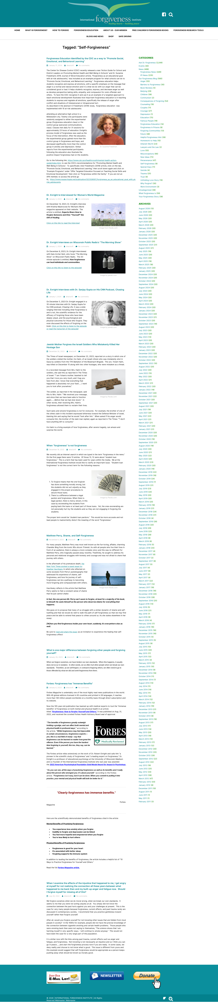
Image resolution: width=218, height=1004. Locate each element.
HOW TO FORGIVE (60, 30)
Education (144, 117)
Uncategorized (145, 190)
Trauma (143, 173)
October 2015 (145, 637)
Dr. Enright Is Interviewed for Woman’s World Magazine (75, 195)
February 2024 (145, 307)
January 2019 (144, 508)
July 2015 (143, 647)
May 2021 (143, 416)
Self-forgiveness (147, 163)
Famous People (147, 121)
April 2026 (143, 222)
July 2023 (143, 330)
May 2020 (143, 455)
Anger (143, 81)
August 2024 (144, 287)
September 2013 (146, 719)
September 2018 (146, 521)
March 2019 (144, 502)
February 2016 (145, 623)
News (141, 69)
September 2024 (146, 284)
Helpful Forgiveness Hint (150, 137)
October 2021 (145, 399)
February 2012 (145, 782)
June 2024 (143, 294)
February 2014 (145, 703)
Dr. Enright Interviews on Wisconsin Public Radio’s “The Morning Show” (84, 242)
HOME (17, 30)
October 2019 (145, 479)
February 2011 (145, 801)
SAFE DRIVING (125, 36)
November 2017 (145, 554)
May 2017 (143, 574)
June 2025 (143, 254)
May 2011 (143, 798)
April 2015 (143, 656)
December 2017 (145, 551)
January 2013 (144, 745)
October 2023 (145, 320)
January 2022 (145, 390)
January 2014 (144, 706)
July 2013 (143, 726)
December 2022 (146, 353)
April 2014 (143, 696)
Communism (145, 98)
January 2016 (144, 627)
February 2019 (145, 505)
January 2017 (144, 587)
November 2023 (146, 317)
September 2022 (146, 363)
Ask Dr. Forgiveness (147, 62)
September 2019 (146, 482)
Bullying (143, 91)
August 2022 (144, 366)
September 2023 (146, 324)
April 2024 (143, 301)
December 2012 (145, 749)
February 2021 (145, 426)
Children (144, 94)
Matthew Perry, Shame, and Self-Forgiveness (70, 535)
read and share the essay (66, 632)
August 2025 (144, 248)
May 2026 (143, 218)
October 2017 (144, 558)
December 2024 (146, 274)
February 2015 (145, 663)
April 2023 (143, 340)
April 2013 (143, 736)
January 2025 (145, 271)
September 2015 (146, 640)
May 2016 (143, 614)
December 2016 (145, 591)
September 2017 (146, 561)
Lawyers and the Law (149, 147)
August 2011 (144, 792)
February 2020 (145, 465)
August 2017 (144, 564)
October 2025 (145, 241)
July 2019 (143, 488)
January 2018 (144, 548)
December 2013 (145, 709)
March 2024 (144, 304)
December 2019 (145, 472)
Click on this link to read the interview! (63, 223)
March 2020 (144, 462)
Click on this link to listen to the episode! (64, 268)
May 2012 (143, 772)
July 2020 (143, 449)
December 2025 (146, 235)
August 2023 (144, 327)
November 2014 (145, 673)
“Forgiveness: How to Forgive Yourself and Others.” (74, 711)
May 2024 (143, 297)
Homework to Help (148, 140)
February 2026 (145, 228)
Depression (145, 114)
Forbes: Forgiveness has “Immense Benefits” (70, 683)
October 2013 (145, 716)
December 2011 (145, 788)
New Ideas (144, 157)
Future (143, 134)
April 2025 (143, 261)
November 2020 (146, 436)
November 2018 (145, 515)
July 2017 (143, 567)
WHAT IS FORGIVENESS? (36, 30)
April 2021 (143, 419)
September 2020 (146, 442)
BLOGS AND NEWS (95, 36)
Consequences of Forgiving (152, 101)
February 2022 (145, 386)
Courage (144, 111)
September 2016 (146, 600)
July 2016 (143, 607)
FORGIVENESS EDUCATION (86, 30)
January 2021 (144, 429)
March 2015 (144, 660)
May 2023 (143, 337)
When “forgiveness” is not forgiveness (67, 445)
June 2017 (143, 571)
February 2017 (145, 584)
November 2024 (146, 278)
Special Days (146, 167)
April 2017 (143, 577)
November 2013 (145, 712)
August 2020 (144, 446)
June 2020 (143, 452)
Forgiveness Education (150, 124)
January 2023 (145, 350)
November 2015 (145, 633)
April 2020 (143, 459)
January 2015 (144, 666)
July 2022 (143, 370)
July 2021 (143, 409)
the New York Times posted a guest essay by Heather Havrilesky (65, 566)
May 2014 (143, 693)
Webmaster (70, 1000)
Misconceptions (147, 154)
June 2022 (143, 373)
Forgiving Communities (150, 131)
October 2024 (145, 281)
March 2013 (144, 739)
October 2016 (145, 597)
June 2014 (143, 689)
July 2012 (143, 765)
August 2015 (144, 643)
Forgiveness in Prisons (150, 127)
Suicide (143, 170)
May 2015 (143, 653)
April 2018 (143, 538)
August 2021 (144, 406)
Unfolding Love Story (149, 180)
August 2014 (144, 683)
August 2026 (144, 208)
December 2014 (145, 670)
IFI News (144, 75)
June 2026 (143, 215)
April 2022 (143, 380)
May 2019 (143, 495)
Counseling (145, 104)
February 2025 (145, 268)
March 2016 (144, 620)
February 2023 (145, 347)
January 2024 (145, 310)
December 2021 (145, 393)
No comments (84, 65)
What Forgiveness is (147, 193)
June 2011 (143, 795)
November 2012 (145, 752)
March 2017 (144, 581)
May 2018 (143, 535)
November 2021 (145, 396)
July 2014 (143, 686)
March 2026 (144, 225)
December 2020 (146, 432)
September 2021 (146, 403)
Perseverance (146, 160)
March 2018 (144, 541)
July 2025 (143, 251)
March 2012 (144, 778)
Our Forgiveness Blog (148, 78)
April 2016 (143, 617)
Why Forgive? (146, 183)
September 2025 (146, 245)
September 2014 (146, 679)
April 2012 (143, 775)
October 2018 (145, 518)
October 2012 (145, 755)
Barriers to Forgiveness (150, 84)
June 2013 (143, 729)
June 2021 (143, 413)
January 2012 (144, 785)
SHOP (111, 36)
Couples (143, 107)
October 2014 (145, 676)
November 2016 (145, 594)
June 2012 (143, 768)
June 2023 (143, 334)
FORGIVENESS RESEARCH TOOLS (188, 30)
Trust (142, 177)
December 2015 (145, 630)
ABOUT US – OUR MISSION (115, 30)
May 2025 (143, 258)
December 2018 (145, 511)
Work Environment (148, 187)
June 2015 (143, 650)
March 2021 (144, 423)
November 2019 (145, 475)
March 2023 (144, 343)
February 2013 (145, 742)
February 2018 (145, 544)
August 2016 (144, 604)
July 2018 (143, 528)
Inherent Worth (146, 144)
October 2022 (145, 360)
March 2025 (144, 264)
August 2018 (144, 525)
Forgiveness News (148, 72)
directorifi (70, 65)
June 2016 (143, 610)
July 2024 (143, 291)
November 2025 (146, 238)
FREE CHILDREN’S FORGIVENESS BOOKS (150, 30)
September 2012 (146, 759)
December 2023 (146, 314)
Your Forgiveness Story (149, 196)
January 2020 (145, 469)
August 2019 (144, 485)
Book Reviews (146, 88)
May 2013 (143, 732)
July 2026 (143, 212)
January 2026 (145, 231)
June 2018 (143, 531)
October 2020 (145, 439)
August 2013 (144, 722)
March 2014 (144, 699)
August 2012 (144, 762)
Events (142, 66)
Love (142, 150)
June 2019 (143, 492)
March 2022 (144, 383)
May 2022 (143, 376)
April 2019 (143, 498)
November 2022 (146, 357)
